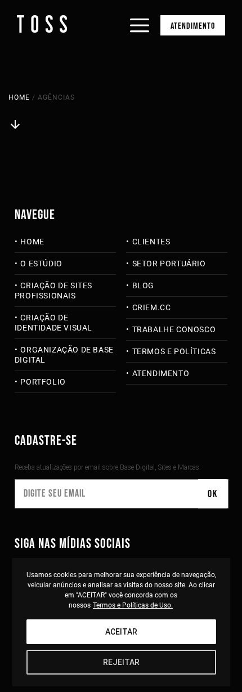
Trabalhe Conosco (174, 329)
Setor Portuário (169, 263)
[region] (121, 622)
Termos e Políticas (174, 351)
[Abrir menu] (139, 16)
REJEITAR (121, 662)
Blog (143, 285)
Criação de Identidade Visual (53, 322)
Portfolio (42, 381)
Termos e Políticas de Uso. (133, 605)
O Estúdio (41, 263)
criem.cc (151, 307)
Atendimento (193, 26)
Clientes (151, 241)
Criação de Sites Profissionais (53, 290)
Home (19, 97)
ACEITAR (121, 631)
